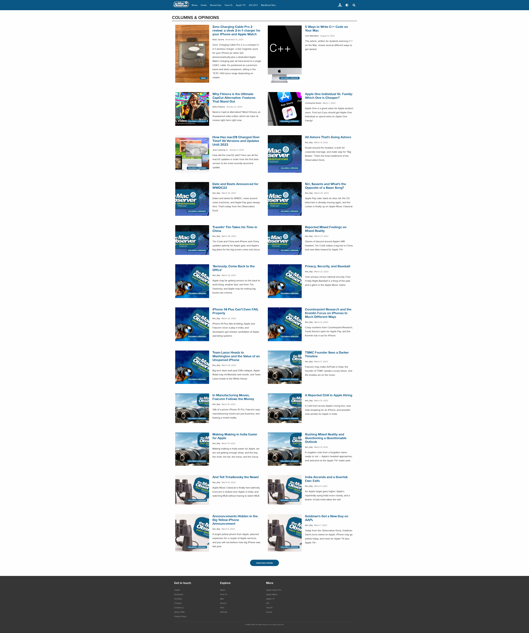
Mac (222, 598)
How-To (229, 5)
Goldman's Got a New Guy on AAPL (326, 518)
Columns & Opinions (289, 78)
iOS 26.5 (253, 5)
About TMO (179, 611)
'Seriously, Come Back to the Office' (233, 268)
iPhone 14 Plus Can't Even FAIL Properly (235, 311)
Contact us (179, 607)
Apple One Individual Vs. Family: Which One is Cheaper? (329, 95)
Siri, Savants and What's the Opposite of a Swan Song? (325, 185)
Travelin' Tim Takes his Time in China (234, 229)
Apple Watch (271, 594)
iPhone (223, 603)
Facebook (178, 594)
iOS (267, 603)
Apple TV (240, 5)
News (195, 5)
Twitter (177, 589)
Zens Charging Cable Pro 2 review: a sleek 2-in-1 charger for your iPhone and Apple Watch (236, 30)
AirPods (223, 611)
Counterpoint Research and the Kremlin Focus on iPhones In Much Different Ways (328, 313)
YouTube (178, 598)
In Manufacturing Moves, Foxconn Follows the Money (233, 397)
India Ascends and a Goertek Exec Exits (326, 479)
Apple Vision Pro (273, 589)
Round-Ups (215, 5)
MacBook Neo (268, 5)
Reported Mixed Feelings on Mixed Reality (325, 229)
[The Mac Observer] (181, 5)
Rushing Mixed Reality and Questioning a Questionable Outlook (325, 438)
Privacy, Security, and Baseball (327, 266)
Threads (178, 603)
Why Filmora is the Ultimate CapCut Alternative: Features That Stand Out (233, 97)
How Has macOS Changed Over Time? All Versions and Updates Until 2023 (236, 141)
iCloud (269, 611)
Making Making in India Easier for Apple (234, 436)
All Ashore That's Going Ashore (328, 137)
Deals (204, 5)
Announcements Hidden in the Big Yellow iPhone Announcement (235, 520)
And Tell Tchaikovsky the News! (235, 477)
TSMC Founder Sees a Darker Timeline (327, 354)
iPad (222, 607)
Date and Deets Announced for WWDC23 (235, 185)
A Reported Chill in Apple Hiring (328, 395)
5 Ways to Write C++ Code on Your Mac (326, 28)
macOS (269, 607)
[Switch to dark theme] (347, 5)
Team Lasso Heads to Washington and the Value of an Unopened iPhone (236, 356)
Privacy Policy (180, 616)
